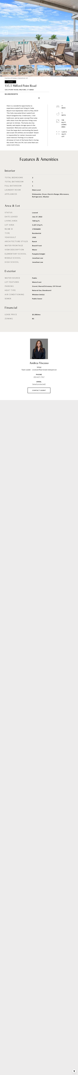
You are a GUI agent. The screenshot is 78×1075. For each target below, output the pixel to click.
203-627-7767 (39, 377)
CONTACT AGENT (39, 390)
